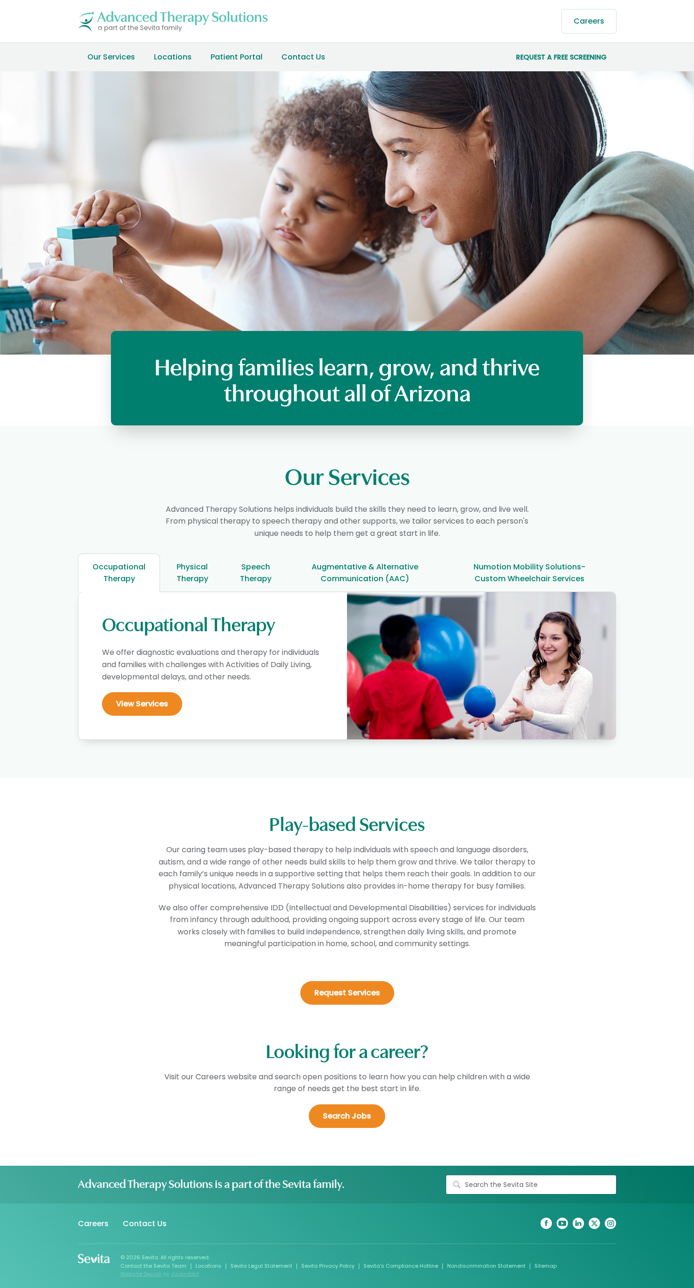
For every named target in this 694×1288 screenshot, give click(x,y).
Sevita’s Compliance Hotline (401, 1266)
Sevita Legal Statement (261, 1266)
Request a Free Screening (561, 57)
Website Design (141, 1274)
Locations (173, 56)
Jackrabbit (185, 1274)
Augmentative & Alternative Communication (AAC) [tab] (365, 572)
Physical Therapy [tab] (192, 572)
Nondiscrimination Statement (486, 1266)
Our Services (111, 56)
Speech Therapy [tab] (255, 572)
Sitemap (545, 1266)
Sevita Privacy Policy (328, 1266)
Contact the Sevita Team (153, 1266)
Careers (589, 21)
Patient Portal (236, 56)
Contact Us (303, 56)
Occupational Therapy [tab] (119, 572)
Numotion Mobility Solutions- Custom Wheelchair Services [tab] (529, 572)
